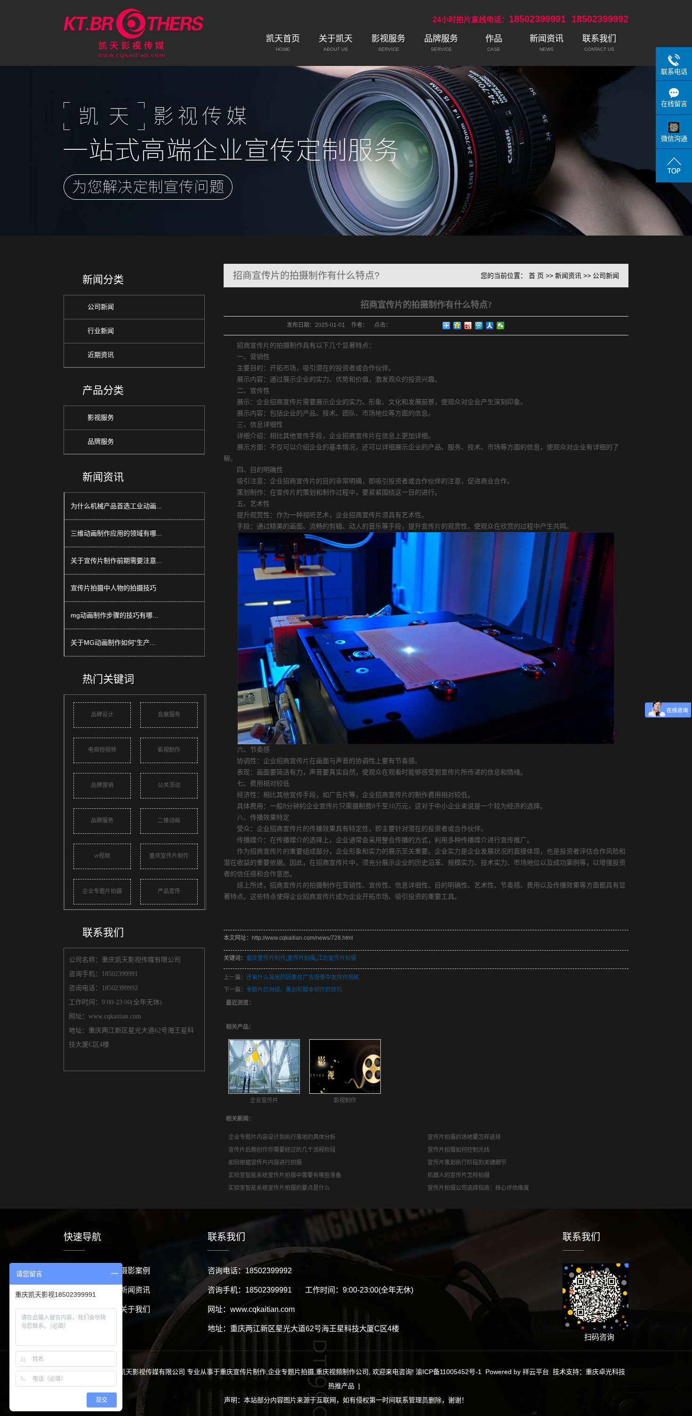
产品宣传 (169, 891)
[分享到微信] (501, 325)
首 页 (536, 275)
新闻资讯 (568, 275)
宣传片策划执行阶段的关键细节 (467, 1162)
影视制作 (169, 750)
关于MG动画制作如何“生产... (113, 642)
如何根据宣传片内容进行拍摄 (265, 1162)
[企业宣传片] (264, 1066)
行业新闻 (101, 330)
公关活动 (169, 785)
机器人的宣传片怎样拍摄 (458, 1175)
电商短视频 (102, 750)
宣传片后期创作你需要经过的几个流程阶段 (282, 1150)
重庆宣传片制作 (169, 856)
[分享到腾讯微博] (479, 325)
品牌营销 (102, 785)
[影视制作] (345, 1066)
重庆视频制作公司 (342, 1371)
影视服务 (101, 417)
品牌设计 (102, 714)
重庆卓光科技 (605, 1371)
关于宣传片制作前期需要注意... (116, 560)
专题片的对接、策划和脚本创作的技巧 (294, 989)
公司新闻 (101, 306)
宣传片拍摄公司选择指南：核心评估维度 (478, 1188)
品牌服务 (101, 441)
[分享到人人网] (490, 325)
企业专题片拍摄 (102, 891)
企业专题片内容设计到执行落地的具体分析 (282, 1137)
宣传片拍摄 (301, 958)
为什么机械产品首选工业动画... (116, 506)
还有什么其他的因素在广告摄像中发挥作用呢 (302, 977)
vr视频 (102, 856)
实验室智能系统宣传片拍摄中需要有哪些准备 (284, 1175)
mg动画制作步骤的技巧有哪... (114, 615)
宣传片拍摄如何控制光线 (458, 1150)
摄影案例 (135, 1271)
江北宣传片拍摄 (336, 958)
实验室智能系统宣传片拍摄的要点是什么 (279, 1188)
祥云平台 (536, 1371)
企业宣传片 (264, 1100)
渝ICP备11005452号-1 (449, 1371)
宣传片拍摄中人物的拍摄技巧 (113, 588)
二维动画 (169, 820)
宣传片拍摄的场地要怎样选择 (464, 1137)
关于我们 (135, 1309)
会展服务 (169, 714)
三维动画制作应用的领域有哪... (116, 533)
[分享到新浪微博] (468, 325)
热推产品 (341, 1386)
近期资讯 (101, 354)
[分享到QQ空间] (457, 325)
